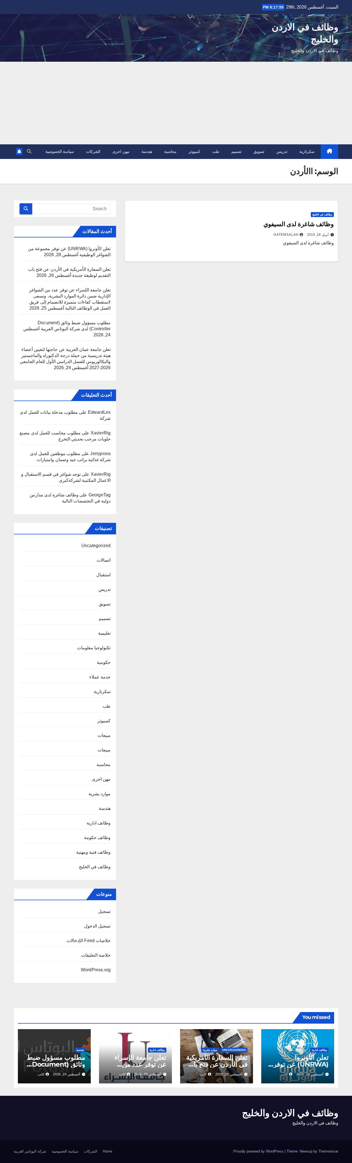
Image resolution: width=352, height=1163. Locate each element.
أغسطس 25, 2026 (147, 1074)
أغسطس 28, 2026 (309, 1074)
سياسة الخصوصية (59, 151)
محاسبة (170, 151)
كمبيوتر (194, 151)
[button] (29, 151)
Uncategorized (96, 545)
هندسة (147, 151)
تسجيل (104, 911)
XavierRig (101, 433)
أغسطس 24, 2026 (66, 1074)
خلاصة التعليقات (96, 955)
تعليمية (104, 633)
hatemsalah (286, 235)
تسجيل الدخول (97, 926)
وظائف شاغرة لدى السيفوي (298, 224)
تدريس (281, 151)
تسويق (259, 151)
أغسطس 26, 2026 (228, 1074)
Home (107, 1151)
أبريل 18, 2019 (318, 235)
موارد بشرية (100, 793)
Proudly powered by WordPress (259, 1151)
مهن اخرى (121, 151)
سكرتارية (307, 151)
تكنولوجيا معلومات (94, 647)
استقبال (103, 574)
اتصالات (104, 560)
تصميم (236, 151)
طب (215, 151)
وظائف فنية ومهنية (93, 852)
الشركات (93, 151)
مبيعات (104, 735)
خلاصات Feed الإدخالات (89, 940)
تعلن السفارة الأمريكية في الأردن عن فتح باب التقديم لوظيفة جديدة (217, 1064)
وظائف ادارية (99, 823)
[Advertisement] (176, 103)
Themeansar (328, 1151)
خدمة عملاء (100, 677)
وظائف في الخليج (322, 214)
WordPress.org (96, 969)
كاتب (284, 1074)
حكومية (104, 662)
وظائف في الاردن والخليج (290, 1113)
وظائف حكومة (97, 837)
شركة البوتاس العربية (30, 1151)
